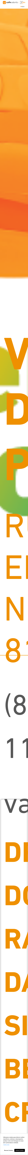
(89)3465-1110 (14, 729)
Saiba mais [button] (6, 1144)
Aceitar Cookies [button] (20, 1150)
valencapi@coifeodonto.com (14, 805)
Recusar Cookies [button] (8, 1150)
